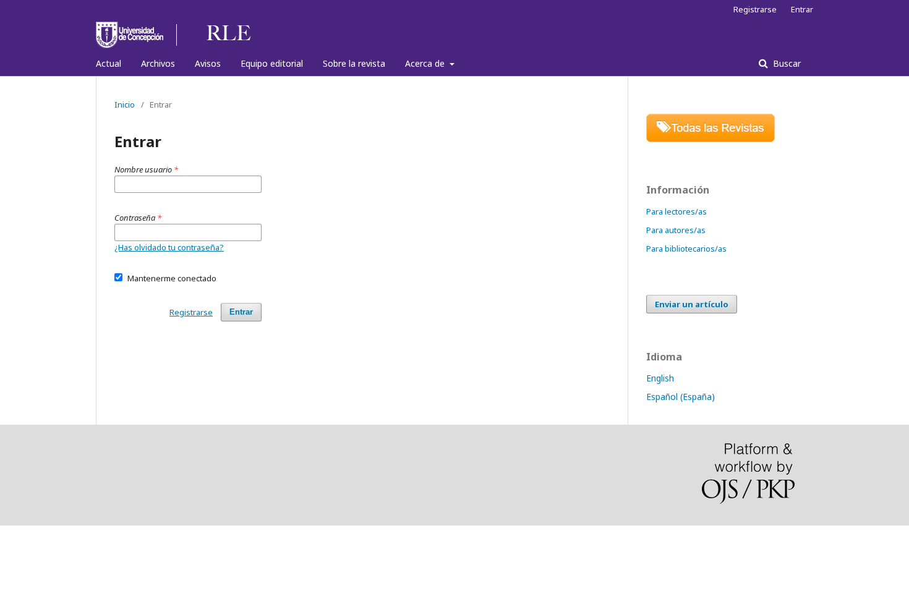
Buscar (785, 63)
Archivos (158, 63)
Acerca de (426, 63)
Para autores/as (676, 230)
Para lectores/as (676, 211)
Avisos (208, 63)
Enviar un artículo (691, 304)
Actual (108, 63)
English (660, 378)
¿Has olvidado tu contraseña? (169, 247)
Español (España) (680, 396)
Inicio (124, 104)
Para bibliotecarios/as (686, 248)
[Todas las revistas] (710, 139)
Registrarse (755, 9)
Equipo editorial (272, 63)
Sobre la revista (354, 63)
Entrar (802, 9)
